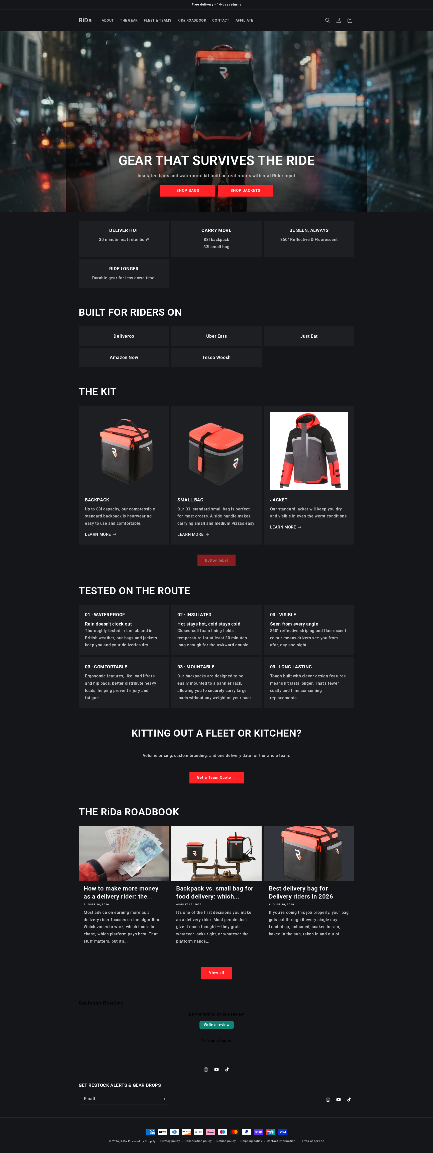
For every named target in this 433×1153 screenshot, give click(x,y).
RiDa (124, 1141)
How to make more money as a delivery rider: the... (121, 892)
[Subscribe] (163, 1099)
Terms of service (312, 1141)
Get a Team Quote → (216, 777)
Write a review (217, 1024)
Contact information (281, 1141)
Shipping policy (251, 1141)
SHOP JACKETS (245, 191)
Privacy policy (170, 1141)
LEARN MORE (98, 534)
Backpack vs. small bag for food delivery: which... (215, 892)
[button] (327, 20)
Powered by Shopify (142, 1141)
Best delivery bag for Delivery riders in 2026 (301, 892)
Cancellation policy (198, 1141)
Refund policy (226, 1141)
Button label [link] (216, 560)
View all (216, 972)
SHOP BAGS (187, 191)
